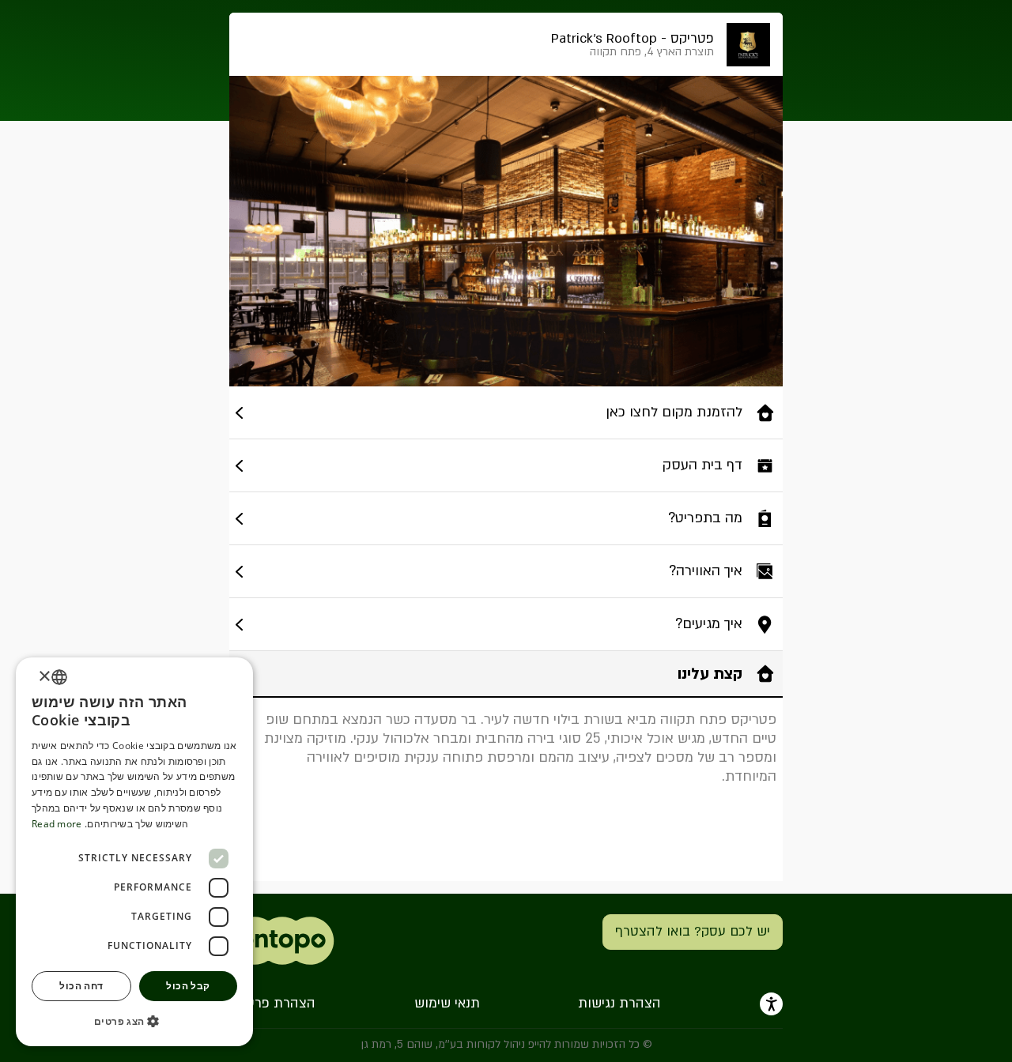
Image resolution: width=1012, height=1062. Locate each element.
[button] (134, 1020)
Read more (57, 823)
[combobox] (59, 677)
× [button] (45, 677)
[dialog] (134, 851)
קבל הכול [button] (188, 985)
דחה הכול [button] (81, 985)
